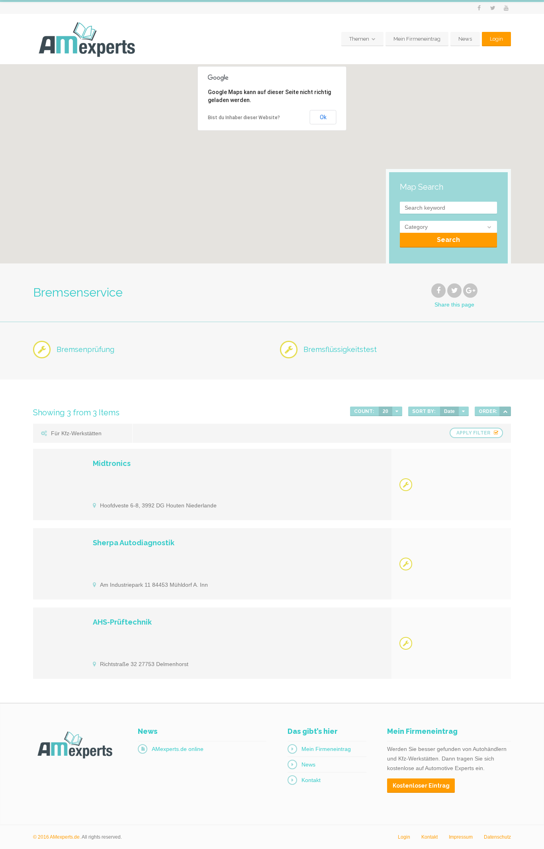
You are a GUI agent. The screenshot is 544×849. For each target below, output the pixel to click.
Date (449, 411)
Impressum (461, 837)
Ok (323, 117)
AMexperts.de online (178, 749)
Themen (359, 39)
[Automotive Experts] (87, 39)
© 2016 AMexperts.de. (57, 837)
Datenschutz (497, 837)
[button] (339, 228)
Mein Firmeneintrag (416, 39)
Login (496, 39)
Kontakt (311, 780)
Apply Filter (473, 433)
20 (385, 411)
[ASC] (505, 411)
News (465, 39)
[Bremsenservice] (405, 484)
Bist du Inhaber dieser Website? (244, 117)
